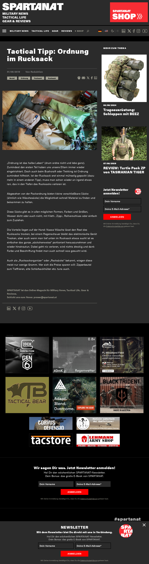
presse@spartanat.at (45, 297)
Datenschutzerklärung (89, 560)
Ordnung (24, 78)
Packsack (38, 78)
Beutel (12, 78)
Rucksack (52, 78)
